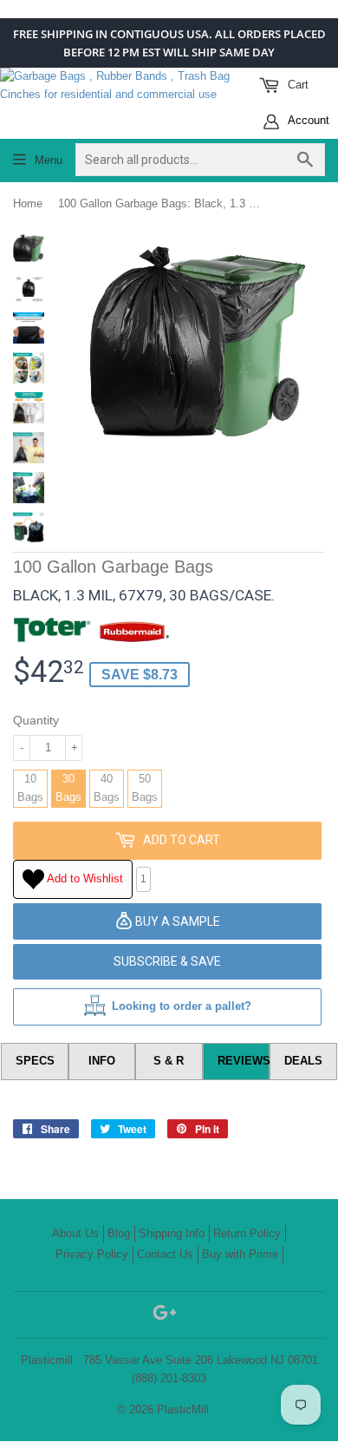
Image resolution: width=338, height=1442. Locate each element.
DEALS (303, 1060)
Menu (48, 160)
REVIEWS (244, 1060)
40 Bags (107, 787)
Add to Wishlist (83, 878)
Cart (296, 84)
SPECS (35, 1060)
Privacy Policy (91, 1254)
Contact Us (165, 1254)
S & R (168, 1060)
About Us (75, 1233)
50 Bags (145, 787)
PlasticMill (183, 1409)
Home (27, 203)
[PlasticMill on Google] (165, 1315)
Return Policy (247, 1233)
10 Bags (30, 787)
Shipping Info (172, 1233)
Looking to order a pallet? (181, 1006)
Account (307, 120)
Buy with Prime (240, 1254)
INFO (101, 1060)
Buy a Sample (176, 921)
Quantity (36, 720)
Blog (118, 1233)
